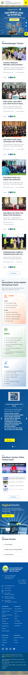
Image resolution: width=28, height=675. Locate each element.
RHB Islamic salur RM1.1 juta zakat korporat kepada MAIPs (14, 104)
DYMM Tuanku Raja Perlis (7, 608)
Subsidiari (4, 628)
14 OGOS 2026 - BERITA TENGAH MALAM (17, 485)
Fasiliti (15, 618)
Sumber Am (16, 616)
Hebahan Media (5, 637)
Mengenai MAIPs (5, 618)
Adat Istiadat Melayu (18, 623)
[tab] (14, 478)
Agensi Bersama (5, 626)
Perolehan (16, 642)
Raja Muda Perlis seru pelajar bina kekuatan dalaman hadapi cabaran (13, 180)
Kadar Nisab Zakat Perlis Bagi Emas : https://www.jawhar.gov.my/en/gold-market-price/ (12, 36)
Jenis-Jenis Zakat (18, 608)
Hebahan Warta (17, 625)
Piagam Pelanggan (5, 630)
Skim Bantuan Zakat (18, 611)
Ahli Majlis (4, 621)
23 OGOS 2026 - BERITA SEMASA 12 (16, 478)
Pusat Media (4, 642)
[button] (26, 34)
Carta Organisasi (5, 623)
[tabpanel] (14, 468)
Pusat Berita (4, 640)
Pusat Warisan (17, 620)
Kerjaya (15, 640)
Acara (3, 644)
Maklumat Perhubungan (19, 637)
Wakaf (15, 613)
